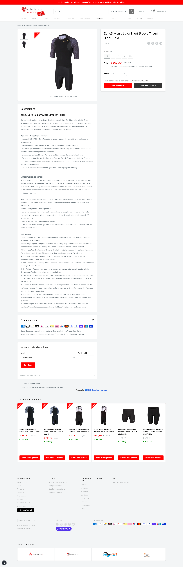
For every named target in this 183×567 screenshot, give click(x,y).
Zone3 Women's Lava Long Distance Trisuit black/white (79, 430)
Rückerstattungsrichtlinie (30, 375)
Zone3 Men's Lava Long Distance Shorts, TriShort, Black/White (127, 431)
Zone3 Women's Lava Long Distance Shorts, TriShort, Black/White (153, 431)
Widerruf (20, 492)
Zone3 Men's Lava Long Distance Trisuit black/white (104, 430)
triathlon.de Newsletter (58, 482)
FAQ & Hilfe (22, 482)
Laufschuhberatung (57, 489)
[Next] (166, 432)
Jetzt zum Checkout (148, 85)
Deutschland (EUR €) (25, 520)
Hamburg (84, 491)
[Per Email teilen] (160, 43)
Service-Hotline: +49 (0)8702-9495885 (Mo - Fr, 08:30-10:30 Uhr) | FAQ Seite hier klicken (91, 2)
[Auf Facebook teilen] (148, 43)
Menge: (107, 73)
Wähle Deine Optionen (29, 457)
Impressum (21, 496)
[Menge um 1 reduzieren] (113, 73)
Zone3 (106, 43)
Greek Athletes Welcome (27, 506)
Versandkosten (124, 66)
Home (19, 25)
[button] (4, 562)
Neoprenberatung (56, 485)
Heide (83, 508)
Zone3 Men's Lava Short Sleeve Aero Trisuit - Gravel (29, 430)
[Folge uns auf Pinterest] (69, 524)
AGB (19, 485)
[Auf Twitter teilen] (156, 43)
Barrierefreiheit (23, 502)
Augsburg (85, 498)
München (84, 488)
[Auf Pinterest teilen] (152, 43)
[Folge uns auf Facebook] (57, 524)
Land (22, 353)
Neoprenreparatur (56, 492)
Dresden (84, 501)
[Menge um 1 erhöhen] (124, 73)
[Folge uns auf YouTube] (73, 524)
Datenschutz (22, 499)
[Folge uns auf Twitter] (61, 524)
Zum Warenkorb (118, 85)
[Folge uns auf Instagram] (65, 524)
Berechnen (28, 365)
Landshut (85, 495)
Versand (20, 489)
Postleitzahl (82, 353)
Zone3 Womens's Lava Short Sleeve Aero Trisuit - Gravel (54, 431)
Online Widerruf (26, 510)
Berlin (83, 484)
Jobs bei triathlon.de (121, 482)
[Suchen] (131, 11)
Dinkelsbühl (85, 505)
